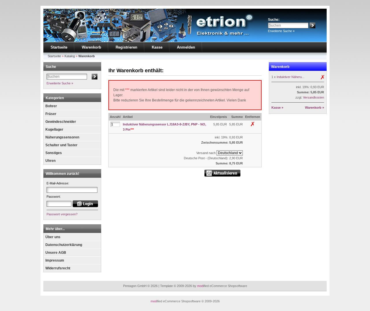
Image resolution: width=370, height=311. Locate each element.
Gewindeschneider (60, 122)
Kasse (157, 47)
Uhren (50, 161)
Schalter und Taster (61, 145)
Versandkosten (313, 97)
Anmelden (186, 47)
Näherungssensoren (62, 137)
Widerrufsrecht (57, 268)
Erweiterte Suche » (281, 31)
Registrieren (126, 47)
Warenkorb (91, 47)
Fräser (50, 114)
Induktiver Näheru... (290, 77)
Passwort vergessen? (62, 214)
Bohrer (51, 106)
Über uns (52, 237)
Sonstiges (53, 153)
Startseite (59, 47)
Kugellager (54, 129)
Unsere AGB (55, 253)
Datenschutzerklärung (63, 245)
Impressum (54, 260)
